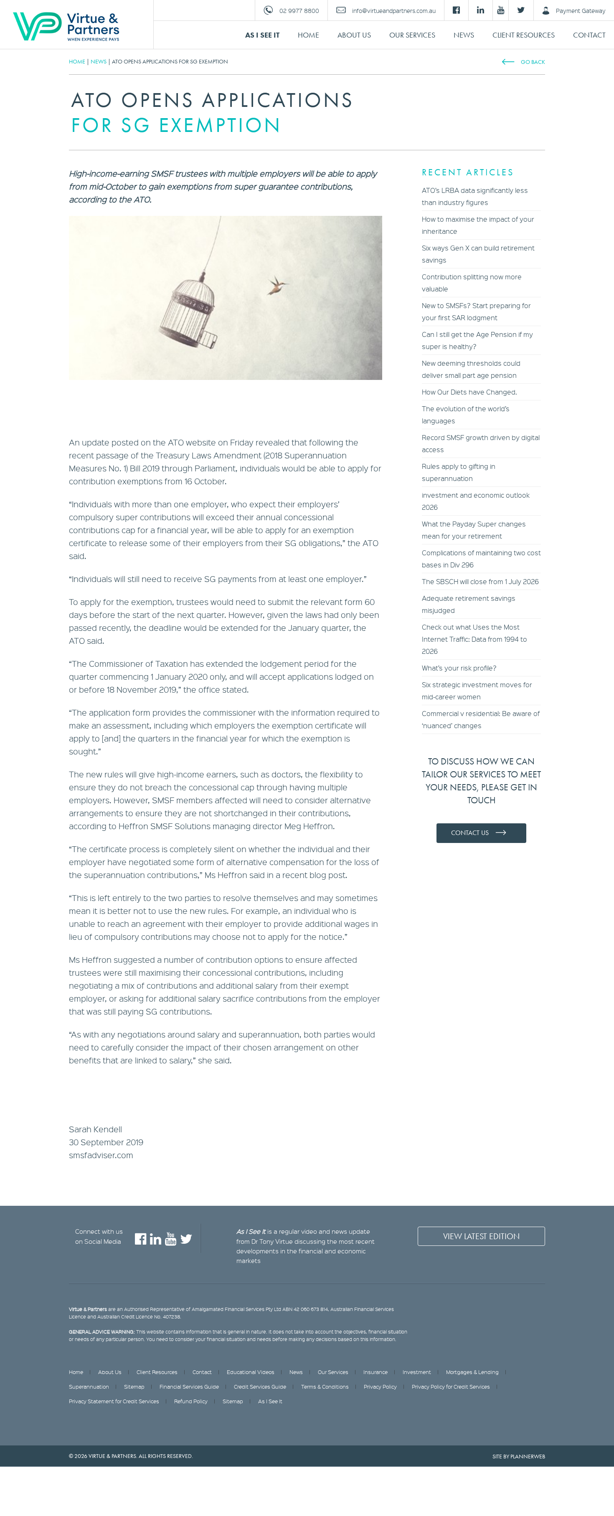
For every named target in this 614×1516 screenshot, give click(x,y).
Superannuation (89, 1386)
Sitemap (134, 1386)
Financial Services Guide (189, 1386)
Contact (589, 35)
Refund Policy (191, 1401)
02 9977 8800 (299, 10)
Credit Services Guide (260, 1386)
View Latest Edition (481, 1236)
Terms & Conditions (325, 1386)
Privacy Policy (380, 1386)
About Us (354, 35)
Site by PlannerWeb (518, 1456)
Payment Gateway (581, 10)
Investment (417, 1372)
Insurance (375, 1372)
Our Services (412, 35)
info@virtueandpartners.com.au (394, 10)
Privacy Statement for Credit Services (114, 1401)
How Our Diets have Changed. (469, 391)
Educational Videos (250, 1372)
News (464, 35)
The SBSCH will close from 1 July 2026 (480, 581)
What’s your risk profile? (459, 667)
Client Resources (523, 35)
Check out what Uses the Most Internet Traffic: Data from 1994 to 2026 (474, 639)
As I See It (262, 35)
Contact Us (470, 832)
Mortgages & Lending (472, 1372)
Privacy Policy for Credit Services (451, 1386)
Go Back (533, 62)
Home (308, 35)
